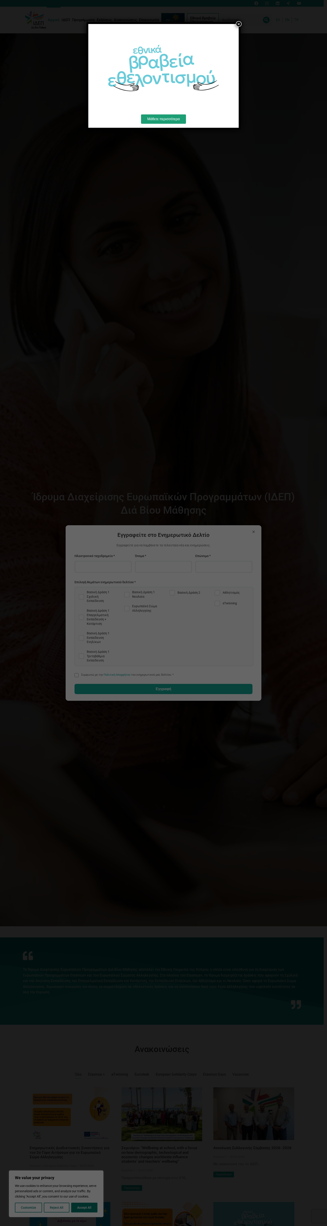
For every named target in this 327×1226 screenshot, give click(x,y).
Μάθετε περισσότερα (163, 119)
